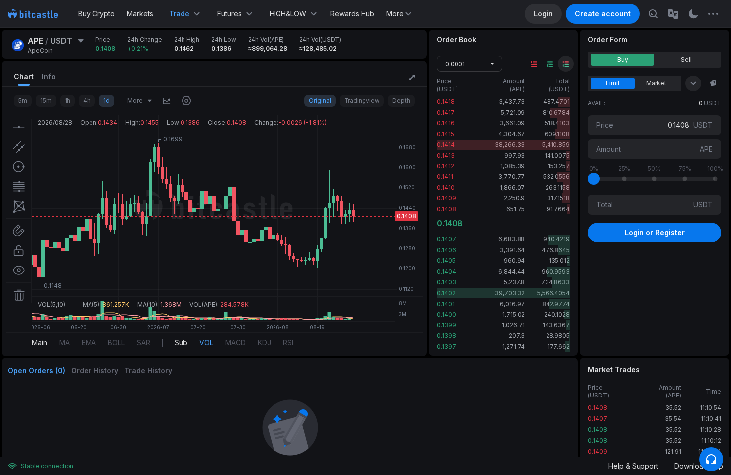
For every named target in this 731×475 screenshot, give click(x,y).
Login (543, 13)
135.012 (559, 260)
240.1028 (557, 314)
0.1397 (446, 346)
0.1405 (446, 260)
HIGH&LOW (288, 13)
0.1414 (445, 144)
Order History (94, 370)
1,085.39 (512, 166)
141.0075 (557, 155)
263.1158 (558, 187)
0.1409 (446, 198)
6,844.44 (511, 271)
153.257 (559, 166)
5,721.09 (513, 112)
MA (64, 342)
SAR (143, 342)
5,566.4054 (553, 293)
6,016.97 (512, 304)
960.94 (514, 260)
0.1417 (445, 112)
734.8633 (555, 282)
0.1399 (446, 325)
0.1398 (446, 335)
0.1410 (445, 187)
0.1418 (445, 101)
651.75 (515, 209)
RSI (288, 342)
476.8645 (556, 250)
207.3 (517, 335)
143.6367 (556, 325)
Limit (613, 83)
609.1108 (557, 134)
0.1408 (446, 209)
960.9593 (556, 271)
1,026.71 (513, 325)
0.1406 (446, 250)
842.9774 (556, 304)
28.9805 (558, 335)
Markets (140, 13)
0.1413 (445, 155)
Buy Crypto (96, 13)
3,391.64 (512, 250)
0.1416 (445, 123)
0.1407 (446, 239)
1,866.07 (512, 187)
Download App (698, 466)
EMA (89, 342)
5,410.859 (556, 144)
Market (656, 83)
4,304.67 (511, 134)
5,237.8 (514, 282)
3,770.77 (511, 176)
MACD (235, 342)
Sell (686, 59)
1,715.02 (513, 314)
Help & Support (633, 466)
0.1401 (445, 304)
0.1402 (446, 293)
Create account (603, 13)
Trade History (148, 370)
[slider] (594, 179)
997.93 (514, 155)
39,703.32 (510, 293)
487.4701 (556, 101)
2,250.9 (514, 198)
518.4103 (557, 123)
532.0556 (556, 176)
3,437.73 (512, 101)
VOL (206, 342)
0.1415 (445, 134)
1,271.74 (513, 346)
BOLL (116, 342)
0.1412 (445, 166)
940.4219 (556, 239)
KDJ (264, 342)
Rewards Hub (352, 13)
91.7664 (558, 209)
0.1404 (446, 271)
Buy (622, 59)
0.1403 (446, 282)
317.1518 (558, 198)
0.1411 (445, 176)
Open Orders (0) (36, 370)
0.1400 (446, 314)
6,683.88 (511, 239)
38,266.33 (510, 144)
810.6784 (556, 112)
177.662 (559, 346)
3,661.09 (512, 123)
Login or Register (655, 232)
